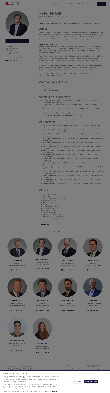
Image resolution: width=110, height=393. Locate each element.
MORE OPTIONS (76, 381)
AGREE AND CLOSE (91, 381)
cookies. (54, 391)
